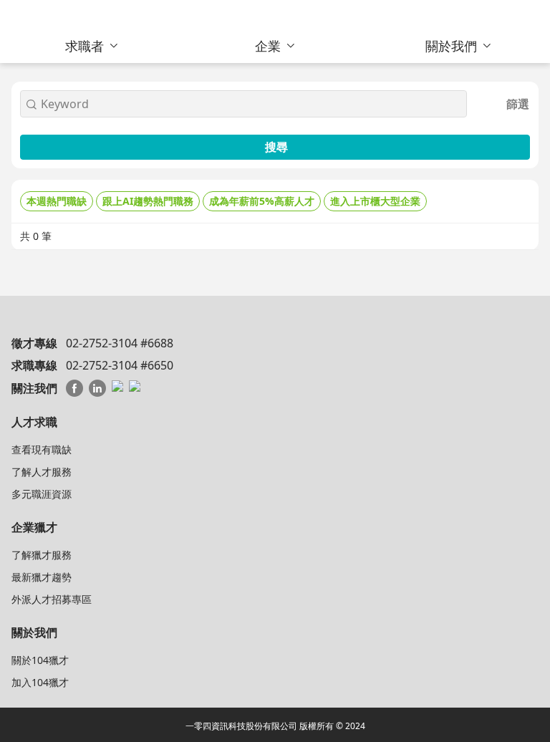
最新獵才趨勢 (41, 577)
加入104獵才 (40, 682)
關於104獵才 (40, 660)
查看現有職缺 (41, 449)
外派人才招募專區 (51, 599)
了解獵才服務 (41, 555)
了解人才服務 (41, 471)
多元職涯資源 (41, 494)
